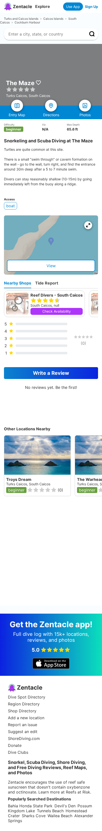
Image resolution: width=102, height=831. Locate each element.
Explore (42, 6)
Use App (73, 6)
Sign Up (91, 6)
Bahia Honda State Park (30, 805)
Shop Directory (22, 710)
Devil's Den (65, 805)
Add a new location (26, 717)
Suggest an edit (22, 731)
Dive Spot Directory (26, 697)
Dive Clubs (18, 752)
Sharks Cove (34, 815)
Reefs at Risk (78, 792)
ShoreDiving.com (24, 738)
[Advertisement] (51, 555)
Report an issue (22, 724)
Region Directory (24, 703)
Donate (15, 745)
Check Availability (56, 311)
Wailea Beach (60, 815)
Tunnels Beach (50, 810)
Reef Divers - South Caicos (56, 295)
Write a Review (51, 373)
